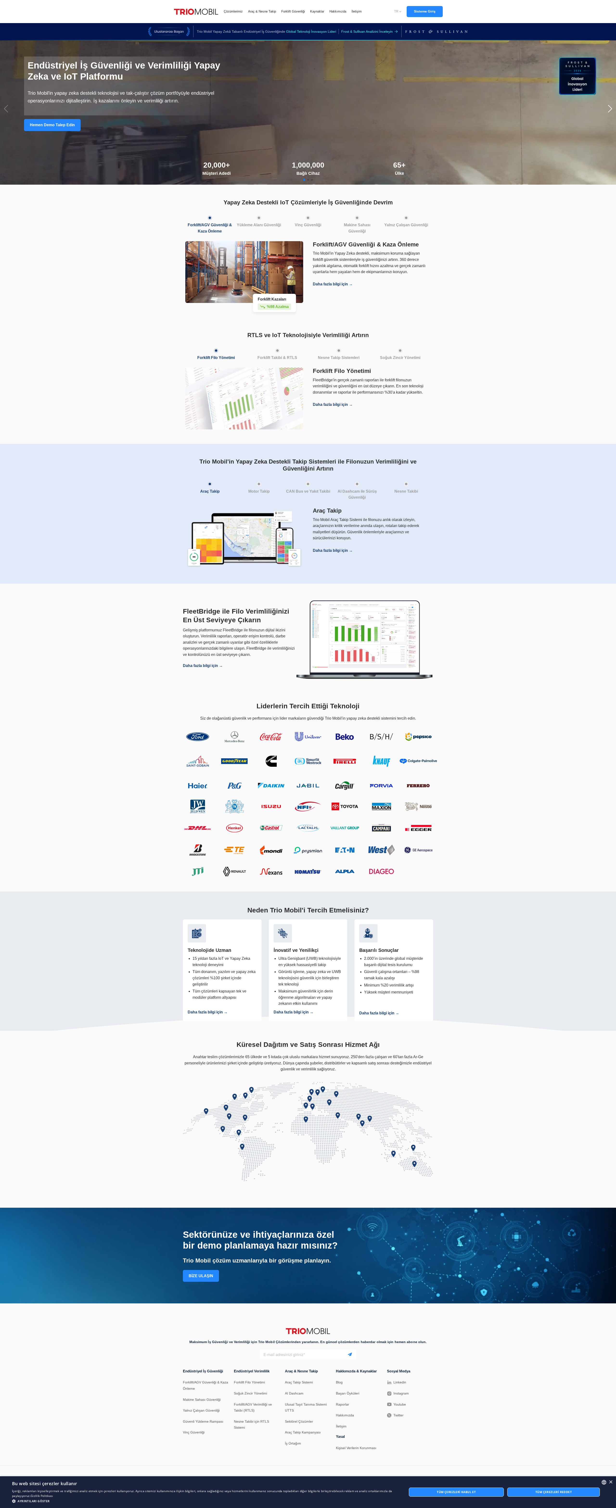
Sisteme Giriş (425, 11)
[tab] (209, 224)
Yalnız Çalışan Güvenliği (201, 1410)
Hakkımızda (345, 1415)
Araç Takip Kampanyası (303, 1432)
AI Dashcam (294, 1393)
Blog (339, 1382)
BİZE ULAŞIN (201, 1276)
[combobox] (604, 1482)
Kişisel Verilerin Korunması (356, 1448)
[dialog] (308, 1492)
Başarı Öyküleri (347, 1393)
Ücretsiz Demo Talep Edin (53, 96)
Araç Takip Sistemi (299, 1382)
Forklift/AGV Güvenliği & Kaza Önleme (205, 1385)
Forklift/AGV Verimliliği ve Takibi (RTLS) (253, 1407)
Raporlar (342, 1404)
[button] (304, 180)
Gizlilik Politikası (42, 1496)
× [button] (610, 1482)
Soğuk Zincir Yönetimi (250, 1393)
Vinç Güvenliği (194, 1432)
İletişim (341, 1426)
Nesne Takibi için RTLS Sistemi (251, 1425)
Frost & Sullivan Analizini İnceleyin (367, 31)
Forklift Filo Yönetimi (249, 1382)
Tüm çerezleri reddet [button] (553, 1492)
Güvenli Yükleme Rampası (203, 1421)
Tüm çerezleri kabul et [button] (456, 1492)
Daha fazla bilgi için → (333, 284)
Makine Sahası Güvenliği (202, 1399)
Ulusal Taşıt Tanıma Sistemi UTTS (306, 1407)
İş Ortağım (293, 1443)
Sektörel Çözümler (299, 1421)
